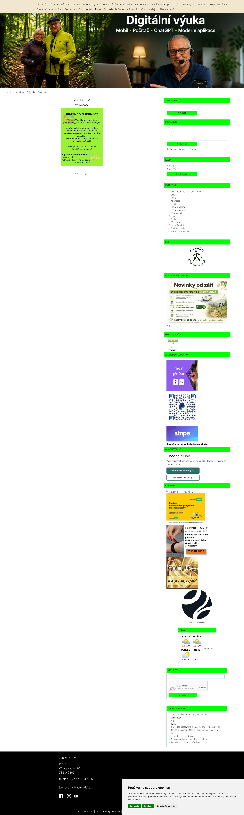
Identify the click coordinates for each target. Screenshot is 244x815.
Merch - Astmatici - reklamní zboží (185, 191)
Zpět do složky (81, 174)
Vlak (173, 720)
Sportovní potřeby (177, 225)
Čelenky (174, 194)
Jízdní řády (176, 717)
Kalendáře (175, 201)
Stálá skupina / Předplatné (134, 4)
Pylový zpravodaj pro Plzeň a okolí (155, 9)
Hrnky (173, 197)
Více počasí (207, 648)
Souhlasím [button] (134, 806)
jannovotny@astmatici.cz (75, 787)
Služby (172, 216)
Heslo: (170, 135)
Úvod (40, 4)
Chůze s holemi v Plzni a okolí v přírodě (189, 714)
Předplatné (176, 222)
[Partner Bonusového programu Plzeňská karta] (185, 509)
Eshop (98, 9)
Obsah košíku (181, 174)
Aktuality (31, 92)
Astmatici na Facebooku (182, 736)
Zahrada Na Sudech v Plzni (119, 9)
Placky (174, 204)
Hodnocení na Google (183, 477)
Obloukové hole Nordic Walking (186, 742)
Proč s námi (60, 4)
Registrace (172, 149)
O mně (48, 4)
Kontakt (89, 9)
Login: (170, 128)
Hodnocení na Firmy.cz (183, 470)
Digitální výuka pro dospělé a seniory (170, 4)
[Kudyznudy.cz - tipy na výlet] (180, 491)
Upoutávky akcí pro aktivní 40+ (100, 4)
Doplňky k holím (178, 228)
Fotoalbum (71, 9)
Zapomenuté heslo (187, 149)
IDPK (173, 724)
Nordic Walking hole (180, 231)
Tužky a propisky (178, 210)
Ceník (40, 9)
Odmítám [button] (148, 806)
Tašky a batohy (178, 207)
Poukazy (175, 219)
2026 (169, 326)
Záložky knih (176, 213)
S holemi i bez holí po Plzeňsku (210, 4)
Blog (81, 9)
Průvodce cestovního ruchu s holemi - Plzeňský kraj (195, 727)
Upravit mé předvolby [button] (166, 806)
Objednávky (75, 4)
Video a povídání (54, 9)
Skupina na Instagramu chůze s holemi (189, 739)
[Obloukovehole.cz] (197, 604)
